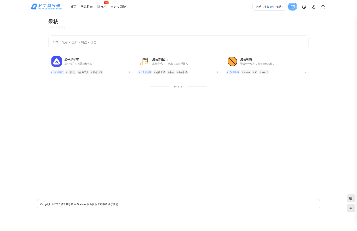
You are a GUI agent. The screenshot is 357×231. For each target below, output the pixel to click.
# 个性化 (70, 72)
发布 (65, 42)
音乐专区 (146, 72)
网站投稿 (87, 6)
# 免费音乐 (159, 72)
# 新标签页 (96, 72)
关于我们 (113, 204)
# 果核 (171, 72)
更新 (74, 42)
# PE (255, 72)
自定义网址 (118, 6)
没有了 (178, 87)
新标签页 (58, 72)
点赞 (93, 42)
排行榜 (102, 5)
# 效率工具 (82, 72)
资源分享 (234, 72)
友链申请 (102, 204)
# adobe (246, 72)
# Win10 (264, 72)
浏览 (84, 42)
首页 (73, 6)
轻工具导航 (67, 204)
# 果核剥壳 (182, 72)
